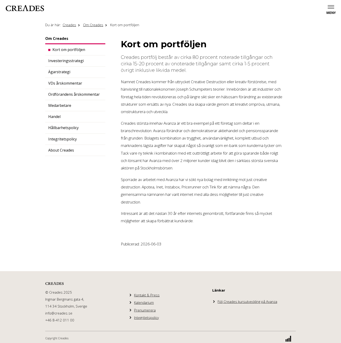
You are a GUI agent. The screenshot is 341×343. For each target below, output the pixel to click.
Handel (54, 116)
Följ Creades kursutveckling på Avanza (247, 301)
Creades (69, 24)
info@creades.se (58, 313)
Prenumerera (145, 310)
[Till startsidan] (24, 8)
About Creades (61, 150)
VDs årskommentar (65, 83)
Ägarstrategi (59, 71)
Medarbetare (59, 105)
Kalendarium (144, 302)
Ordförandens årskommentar (74, 94)
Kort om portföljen (124, 24)
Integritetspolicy (62, 139)
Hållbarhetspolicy (63, 127)
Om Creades (93, 24)
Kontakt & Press (147, 295)
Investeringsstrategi (66, 60)
